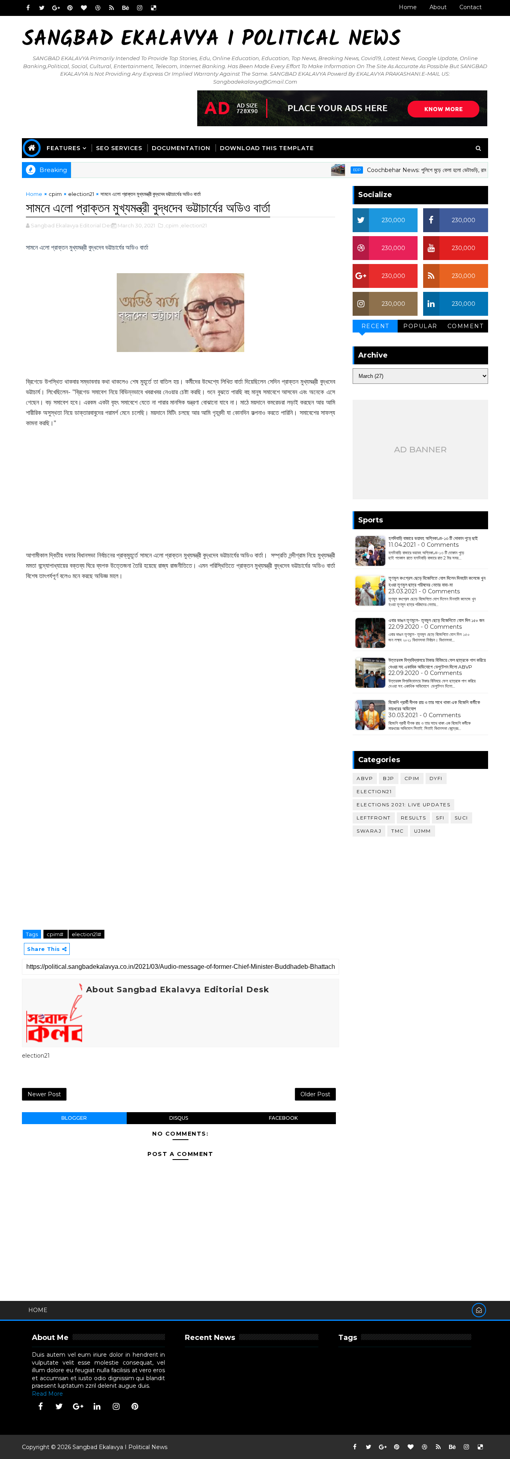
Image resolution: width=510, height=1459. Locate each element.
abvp (365, 778)
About (438, 7)
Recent (375, 326)
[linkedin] (97, 1406)
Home (408, 7)
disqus (178, 1118)
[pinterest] (70, 8)
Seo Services (119, 148)
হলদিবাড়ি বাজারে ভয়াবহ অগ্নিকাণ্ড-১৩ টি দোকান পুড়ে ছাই (433, 538)
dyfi (436, 778)
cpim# (56, 934)
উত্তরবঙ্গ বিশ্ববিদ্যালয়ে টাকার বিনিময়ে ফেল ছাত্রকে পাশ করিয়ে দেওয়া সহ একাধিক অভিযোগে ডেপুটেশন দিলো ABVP (437, 663)
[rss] (112, 8)
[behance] (125, 8)
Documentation (181, 148)
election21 (81, 194)
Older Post (315, 1094)
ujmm (422, 831)
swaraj (369, 831)
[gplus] (56, 8)
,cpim (171, 225)
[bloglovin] (84, 8)
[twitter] (42, 8)
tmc (397, 831)
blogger (74, 1118)
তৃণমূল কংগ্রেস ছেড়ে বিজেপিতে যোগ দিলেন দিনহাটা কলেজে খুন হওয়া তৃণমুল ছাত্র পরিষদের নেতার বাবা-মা (436, 581)
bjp (339, 169)
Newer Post (44, 1094)
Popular (420, 326)
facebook (283, 1118)
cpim (55, 194)
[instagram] (139, 8)
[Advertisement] (180, 484)
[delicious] (153, 8)
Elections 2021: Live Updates (403, 805)
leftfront (374, 818)
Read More (47, 1393)
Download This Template (267, 148)
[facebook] (28, 8)
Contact (470, 7)
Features (63, 148)
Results (413, 818)
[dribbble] (98, 8)
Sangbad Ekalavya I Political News (211, 40)
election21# (86, 934)
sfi (440, 818)
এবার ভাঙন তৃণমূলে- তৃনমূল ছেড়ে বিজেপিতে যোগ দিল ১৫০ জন (436, 620)
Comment (465, 326)
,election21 (193, 225)
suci (461, 818)
